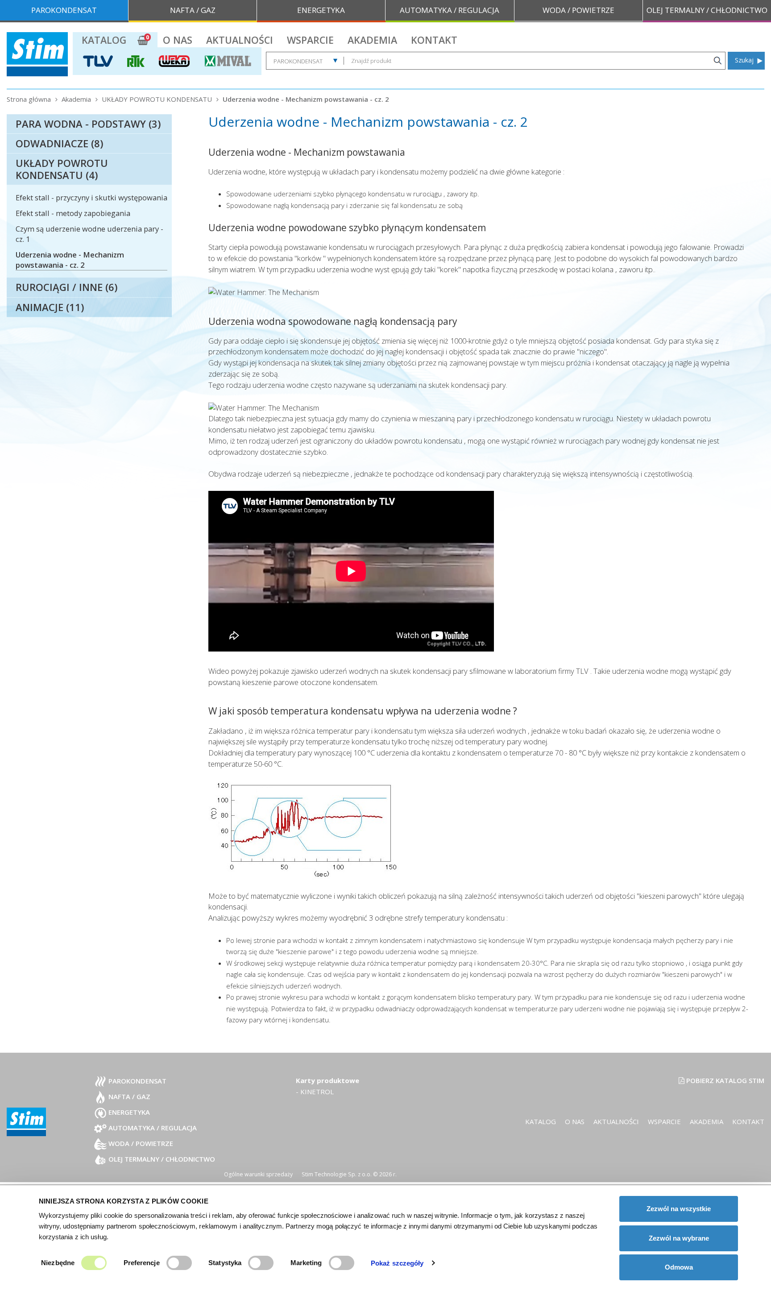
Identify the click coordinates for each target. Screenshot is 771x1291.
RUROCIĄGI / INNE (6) (66, 287)
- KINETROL (315, 1091)
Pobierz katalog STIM (724, 1080)
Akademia (372, 39)
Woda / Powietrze (140, 1143)
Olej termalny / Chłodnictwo (161, 1158)
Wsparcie (310, 39)
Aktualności (239, 39)
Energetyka (128, 1112)
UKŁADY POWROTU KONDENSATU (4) (62, 168)
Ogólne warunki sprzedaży (258, 1174)
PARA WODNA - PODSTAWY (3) (88, 123)
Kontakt (434, 39)
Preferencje (142, 1262)
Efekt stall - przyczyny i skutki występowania (91, 197)
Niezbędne (58, 1262)
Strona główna (29, 99)
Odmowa (679, 1267)
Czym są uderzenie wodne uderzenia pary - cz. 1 (89, 234)
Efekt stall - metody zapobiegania (73, 213)
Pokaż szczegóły (397, 1263)
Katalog (104, 40)
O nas (177, 39)
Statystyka (224, 1262)
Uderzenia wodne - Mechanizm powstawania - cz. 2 (306, 99)
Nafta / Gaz (128, 1096)
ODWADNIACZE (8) (59, 143)
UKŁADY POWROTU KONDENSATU (157, 99)
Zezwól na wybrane (679, 1238)
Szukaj (744, 60)
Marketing (306, 1262)
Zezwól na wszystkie (679, 1208)
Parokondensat (136, 1080)
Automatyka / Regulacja (152, 1127)
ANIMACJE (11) (50, 307)
